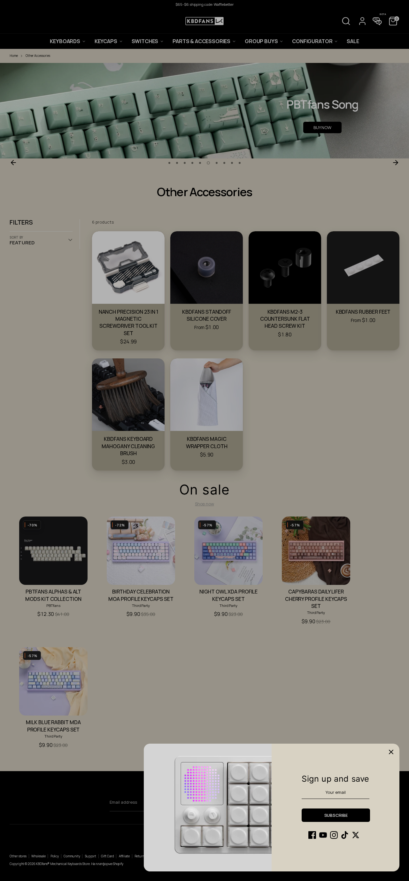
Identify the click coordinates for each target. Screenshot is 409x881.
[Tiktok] (345, 835)
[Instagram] (334, 835)
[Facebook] (312, 835)
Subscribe (336, 815)
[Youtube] (323, 835)
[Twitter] (355, 835)
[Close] (391, 752)
